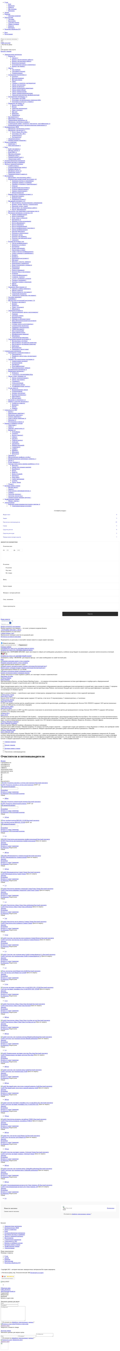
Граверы (15, 314)
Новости (11, 7)
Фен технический (18, 331)
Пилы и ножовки (18, 270)
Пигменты (15, 364)
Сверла (15, 240)
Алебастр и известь (18, 403)
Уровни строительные (19, 191)
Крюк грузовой (17, 474)
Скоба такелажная (18, 479)
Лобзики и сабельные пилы (21, 319)
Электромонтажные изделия (22, 506)
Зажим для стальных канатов (21, 467)
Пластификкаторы (18, 366)
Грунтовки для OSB (18, 98)
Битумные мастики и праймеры (14, 1234)
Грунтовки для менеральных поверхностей (26, 100)
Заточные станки (18, 315)
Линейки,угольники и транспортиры (24, 184)
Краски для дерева (18, 66)
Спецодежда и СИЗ (10, 1241)
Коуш (14, 470)
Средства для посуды (8, 533)
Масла (14, 112)
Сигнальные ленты (18, 384)
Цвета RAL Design (7, 701)
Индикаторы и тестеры (19, 341)
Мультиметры (16, 347)
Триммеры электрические (20, 327)
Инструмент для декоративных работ (24, 208)
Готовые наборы (6, 647)
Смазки (5, 526)
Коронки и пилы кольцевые (21, 221)
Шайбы (15, 450)
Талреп (14, 480)
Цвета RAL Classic (7, 696)
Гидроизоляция (17, 363)
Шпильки (15, 452)
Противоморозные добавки (21, 368)
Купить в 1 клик (6, 792)
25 (116, 522)
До (14, 550)
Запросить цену (17, 1340)
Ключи (15, 256)
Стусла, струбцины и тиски (21, 278)
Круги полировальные (19, 226)
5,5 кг (6, 935)
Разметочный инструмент (21, 187)
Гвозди (15, 438)
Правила (15, 305)
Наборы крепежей (18, 445)
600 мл (6, 1017)
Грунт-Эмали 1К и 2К (19, 132)
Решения (7, 14)
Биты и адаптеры (18, 216)
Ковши (14, 304)
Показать (29, 614)
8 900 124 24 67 (5, 43)
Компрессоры (16, 197)
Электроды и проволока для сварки (24, 295)
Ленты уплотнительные (20, 378)
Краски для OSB (17, 105)
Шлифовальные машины (20, 334)
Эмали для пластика (19, 85)
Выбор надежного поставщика (10, 626)
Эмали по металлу (18, 86)
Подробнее (4, 790)
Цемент (15, 408)
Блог (9, 4)
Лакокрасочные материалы (13, 1226)
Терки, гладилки (18, 307)
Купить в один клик (21, 1324)
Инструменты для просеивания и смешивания (27, 203)
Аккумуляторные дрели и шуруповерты (25, 312)
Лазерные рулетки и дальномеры (23, 181)
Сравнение (15, 792)
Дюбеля (15, 442)
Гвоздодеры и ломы (18, 250)
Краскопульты (17, 317)
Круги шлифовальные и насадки (23, 228)
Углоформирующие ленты (21, 386)
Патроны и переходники (20, 233)
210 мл (6, 817)
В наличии (9, 567)
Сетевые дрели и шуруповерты (22, 324)
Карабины (16, 469)
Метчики (15, 260)
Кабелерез (15, 346)
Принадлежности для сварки (22, 292)
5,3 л (6, 1001)
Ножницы (16, 267)
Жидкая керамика (18, 78)
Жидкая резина (17, 80)
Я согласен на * (78, 1214)
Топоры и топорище (19, 280)
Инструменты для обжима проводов (24, 344)
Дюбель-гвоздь (17, 440)
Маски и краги (17, 290)
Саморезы (16, 447)
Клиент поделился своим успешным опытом (15, 673)
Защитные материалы (19, 108)
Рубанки (15, 273)
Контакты (11, 11)
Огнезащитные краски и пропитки (24, 64)
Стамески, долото (18, 277)
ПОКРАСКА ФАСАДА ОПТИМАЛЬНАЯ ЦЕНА (17, 650)
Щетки (15, 285)
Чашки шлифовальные (19, 214)
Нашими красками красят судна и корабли (14, 663)
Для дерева (16, 69)
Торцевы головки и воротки (21, 282)
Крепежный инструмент (20, 258)
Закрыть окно (5, 1325)
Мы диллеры (12, 9)
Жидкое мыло (6, 514)
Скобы (15, 448)
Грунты (15, 76)
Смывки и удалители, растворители (24, 83)
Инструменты (8, 1238)
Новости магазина (9, 643)
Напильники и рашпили (20, 263)
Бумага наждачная (18, 248)
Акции (6, 12)
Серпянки (16, 381)
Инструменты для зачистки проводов (24, 342)
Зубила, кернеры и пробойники (23, 253)
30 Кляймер (16, 432)
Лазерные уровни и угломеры (22, 182)
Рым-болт (15, 475)
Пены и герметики (10, 1229)
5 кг (5, 918)
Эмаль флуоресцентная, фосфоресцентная (25, 95)
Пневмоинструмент (19, 199)
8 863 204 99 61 (5, 1289)
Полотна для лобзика (19, 236)
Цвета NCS (4, 715)
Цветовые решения (14, 16)
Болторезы (15, 246)
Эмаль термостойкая (19, 90)
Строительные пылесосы (20, 325)
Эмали (15, 58)
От (4, 550)
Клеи (6, 1231)
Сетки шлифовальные (19, 275)
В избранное (5, 793)
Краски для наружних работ (21, 61)
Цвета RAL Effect (6, 708)
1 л (5, 836)
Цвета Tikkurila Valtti (7, 732)
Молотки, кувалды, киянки (21, 261)
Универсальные (17, 73)
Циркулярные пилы (18, 332)
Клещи (15, 255)
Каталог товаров (6, 51)
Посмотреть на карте (37, 1272)
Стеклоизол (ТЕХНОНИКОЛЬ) (22, 374)
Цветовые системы (7, 676)
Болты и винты (17, 435)
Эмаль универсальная (19, 91)
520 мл (6, 869)
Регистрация (8, 34)
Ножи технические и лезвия (22, 265)
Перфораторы (16, 322)
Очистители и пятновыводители (11, 522)
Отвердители (17, 135)
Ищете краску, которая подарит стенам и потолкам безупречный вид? (23, 668)
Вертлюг (15, 465)
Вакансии (11, 5)
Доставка (11, 19)
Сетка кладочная (17, 383)
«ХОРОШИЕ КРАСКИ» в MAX (11, 630)
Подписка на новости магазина (11, 636)
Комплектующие (18, 196)
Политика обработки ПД (12, 29)
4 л (5, 1198)
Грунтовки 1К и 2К (19, 133)
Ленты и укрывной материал (13, 1236)
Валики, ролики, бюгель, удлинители (25, 204)
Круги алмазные (18, 224)
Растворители (16, 137)
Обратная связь (5, 1288)
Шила (14, 283)
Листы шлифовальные (20, 243)
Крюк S (15, 472)
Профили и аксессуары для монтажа (24, 356)
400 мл (6, 852)
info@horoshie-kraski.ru (8, 1291)
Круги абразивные (18, 223)
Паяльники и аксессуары (20, 349)
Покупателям (8, 17)
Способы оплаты (13, 22)
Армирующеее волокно (20, 361)
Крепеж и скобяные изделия (13, 1243)
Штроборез (16, 336)
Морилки (15, 113)
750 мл (6, 1116)
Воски (14, 107)
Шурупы (15, 453)
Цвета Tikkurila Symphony (9, 723)
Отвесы (15, 186)
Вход (6, 32)
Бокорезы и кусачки (19, 245)
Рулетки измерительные (20, 189)
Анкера (15, 433)
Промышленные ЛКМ (11, 1228)
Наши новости (5, 619)
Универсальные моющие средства (12, 537)
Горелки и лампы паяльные (21, 288)
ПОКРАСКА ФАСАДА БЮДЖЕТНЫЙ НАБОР (16, 656)
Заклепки (15, 443)
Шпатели (16, 309)
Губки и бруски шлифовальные (22, 251)
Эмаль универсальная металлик (22, 93)
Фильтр (3, 761)
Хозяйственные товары (11, 1246)
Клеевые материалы (19, 395)
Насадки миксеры (18, 231)
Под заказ (8, 570)
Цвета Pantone (5, 679)
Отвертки (16, 268)
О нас (6, 2)
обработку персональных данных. (81, 1214)
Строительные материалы (12, 1239)
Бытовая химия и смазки (12, 1244)
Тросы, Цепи (16, 482)
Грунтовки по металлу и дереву (22, 101)
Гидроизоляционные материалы (14, 1233)
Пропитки (16, 115)
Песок (14, 406)
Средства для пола (8, 529)
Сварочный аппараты (19, 293)
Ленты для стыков (18, 379)
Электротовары (9, 1248)
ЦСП (14, 357)
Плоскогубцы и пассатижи (21, 272)
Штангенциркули (18, 192)
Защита (5, 518)
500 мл (6, 1099)
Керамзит (15, 405)
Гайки (14, 437)
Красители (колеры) (18, 63)
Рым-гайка (16, 477)
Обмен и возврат (13, 24)
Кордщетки (16, 219)
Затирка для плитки (18, 393)
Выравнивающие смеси (20, 389)
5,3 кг (6, 984)
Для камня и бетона (18, 71)
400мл (6, 798)
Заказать (3, 842)
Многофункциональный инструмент (24, 320)
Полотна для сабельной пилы (22, 238)
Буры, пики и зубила (19, 218)
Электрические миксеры (20, 337)
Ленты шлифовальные (20, 229)
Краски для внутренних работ (22, 59)
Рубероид (15, 373)
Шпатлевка (16, 396)
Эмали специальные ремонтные (22, 88)
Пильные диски (17, 235)
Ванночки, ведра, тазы (20, 206)
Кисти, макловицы (19, 209)
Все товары (9, 573)
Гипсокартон (17, 354)
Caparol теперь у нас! (7, 633)
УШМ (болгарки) (18, 329)
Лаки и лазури (17, 110)
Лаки (14, 81)
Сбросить (90, 614)
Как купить (12, 21)
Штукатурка (16, 398)
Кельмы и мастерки (19, 302)
